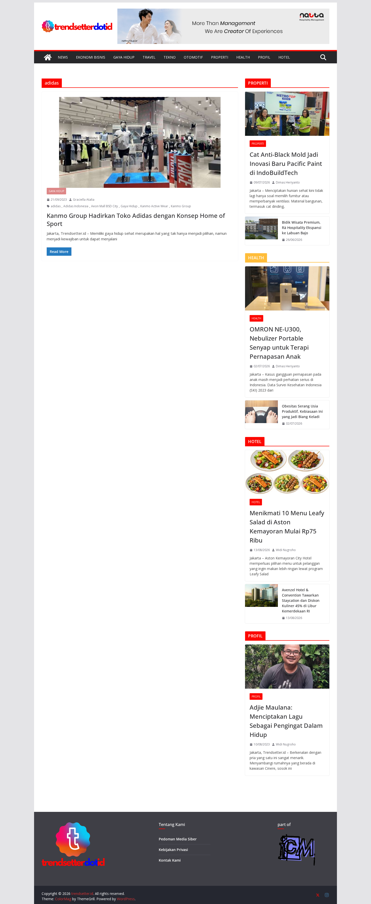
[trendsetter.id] (48, 57)
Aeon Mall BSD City (104, 206)
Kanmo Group (181, 206)
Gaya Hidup (124, 57)
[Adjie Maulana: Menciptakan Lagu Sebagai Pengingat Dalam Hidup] (287, 666)
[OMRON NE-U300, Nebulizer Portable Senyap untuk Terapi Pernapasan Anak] (287, 288)
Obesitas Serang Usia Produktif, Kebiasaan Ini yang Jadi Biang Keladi (302, 411)
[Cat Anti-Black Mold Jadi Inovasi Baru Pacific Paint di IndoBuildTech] (287, 114)
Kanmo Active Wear (154, 206)
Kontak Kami (170, 860)
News (63, 57)
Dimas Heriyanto (288, 182)
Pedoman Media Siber (178, 839)
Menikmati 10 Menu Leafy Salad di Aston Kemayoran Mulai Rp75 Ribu (287, 526)
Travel (149, 57)
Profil (264, 57)
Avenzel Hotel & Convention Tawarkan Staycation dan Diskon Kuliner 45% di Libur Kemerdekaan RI (301, 600)
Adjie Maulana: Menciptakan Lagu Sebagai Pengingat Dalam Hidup (286, 721)
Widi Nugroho (286, 550)
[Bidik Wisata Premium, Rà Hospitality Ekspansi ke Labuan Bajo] (261, 231)
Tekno (170, 57)
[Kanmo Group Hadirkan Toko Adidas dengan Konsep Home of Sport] (140, 142)
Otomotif (193, 57)
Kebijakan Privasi (173, 849)
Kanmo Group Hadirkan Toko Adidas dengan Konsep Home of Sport (136, 219)
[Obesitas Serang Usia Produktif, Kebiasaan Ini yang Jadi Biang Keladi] (261, 414)
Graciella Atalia (83, 199)
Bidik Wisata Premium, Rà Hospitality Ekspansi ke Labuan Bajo (301, 227)
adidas (56, 206)
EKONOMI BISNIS (90, 57)
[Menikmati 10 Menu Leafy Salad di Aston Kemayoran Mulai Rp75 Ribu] (287, 472)
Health (243, 57)
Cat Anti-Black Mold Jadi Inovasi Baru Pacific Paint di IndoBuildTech (286, 163)
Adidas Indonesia (75, 206)
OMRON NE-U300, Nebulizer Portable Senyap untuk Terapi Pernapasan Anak (279, 342)
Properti (219, 57)
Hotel (284, 57)
